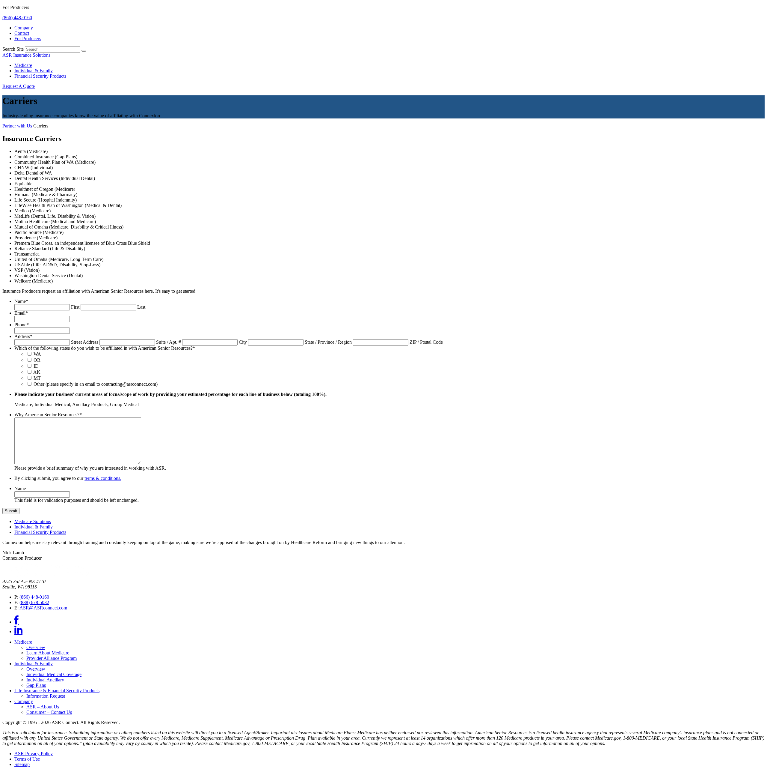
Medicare (23, 65)
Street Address (84, 342)
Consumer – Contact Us (49, 712)
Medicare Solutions (32, 521)
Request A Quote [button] (18, 86)
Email (21, 313)
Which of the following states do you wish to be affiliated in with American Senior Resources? (104, 348)
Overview (35, 647)
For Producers (27, 38)
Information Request (45, 696)
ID (36, 366)
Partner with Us (17, 125)
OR (37, 360)
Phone (21, 324)
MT (37, 378)
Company (23, 27)
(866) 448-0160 (17, 17)
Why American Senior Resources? (48, 414)
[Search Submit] (83, 51)
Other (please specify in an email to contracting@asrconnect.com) (96, 384)
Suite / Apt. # (168, 342)
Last (141, 307)
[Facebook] (16, 621)
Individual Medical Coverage (53, 674)
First (75, 307)
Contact (21, 33)
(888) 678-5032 (34, 602)
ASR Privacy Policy (33, 753)
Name (21, 301)
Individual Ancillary (45, 679)
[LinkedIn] (18, 631)
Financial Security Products (40, 76)
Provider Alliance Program (51, 658)
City (243, 342)
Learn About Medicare (47, 652)
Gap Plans (36, 685)
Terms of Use (27, 759)
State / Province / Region (328, 342)
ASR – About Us (42, 706)
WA (37, 354)
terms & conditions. (102, 478)
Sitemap (22, 764)
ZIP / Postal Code (426, 342)
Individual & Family (33, 70)
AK (36, 372)
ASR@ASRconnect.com (43, 607)
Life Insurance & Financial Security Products (56, 690)
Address (23, 336)
